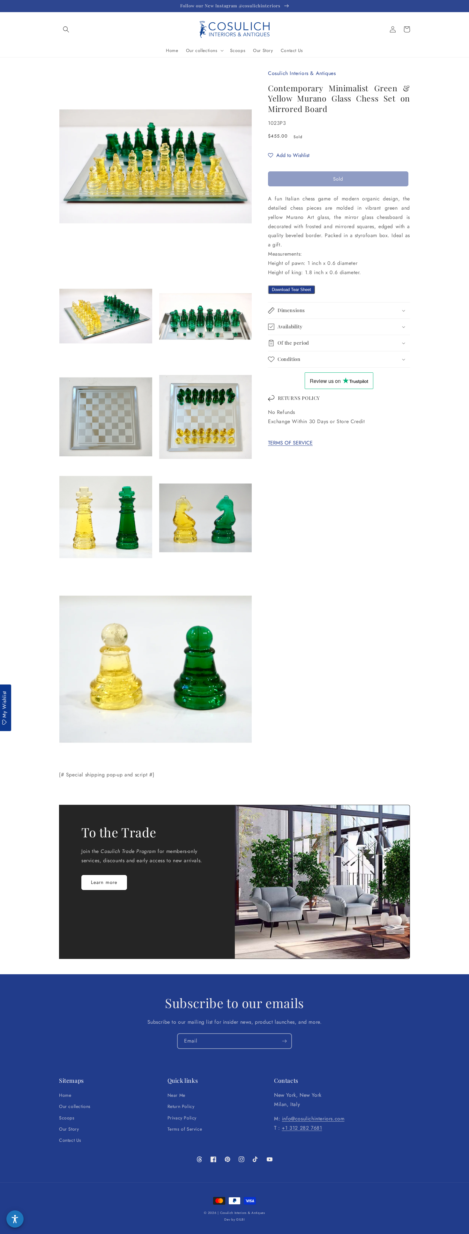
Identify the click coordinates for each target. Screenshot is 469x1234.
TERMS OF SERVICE (290, 442)
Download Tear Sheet (291, 289)
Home (65, 1095)
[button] (66, 29)
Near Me (176, 1095)
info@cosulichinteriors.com (313, 1118)
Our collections (75, 1106)
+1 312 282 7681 (302, 1128)
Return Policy (181, 1106)
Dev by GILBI (234, 1219)
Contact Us (70, 1140)
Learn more (104, 882)
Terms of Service (185, 1129)
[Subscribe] (284, 1041)
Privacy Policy (182, 1118)
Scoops (67, 1118)
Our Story (69, 1129)
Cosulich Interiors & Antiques (242, 1212)
